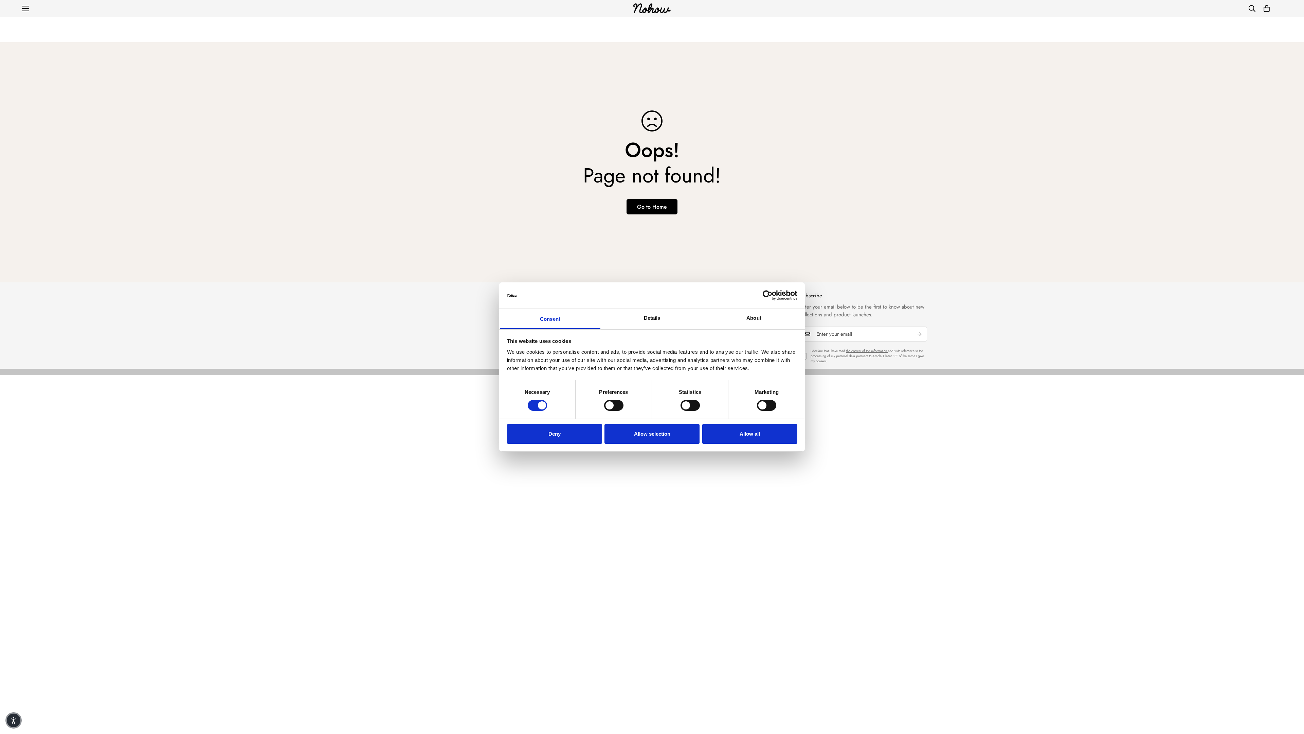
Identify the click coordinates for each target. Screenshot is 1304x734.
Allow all (750, 434)
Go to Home (652, 207)
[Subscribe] (919, 334)
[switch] (613, 405)
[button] (1266, 8)
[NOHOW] (652, 8)
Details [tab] (652, 318)
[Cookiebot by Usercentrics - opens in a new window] (767, 295)
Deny (554, 434)
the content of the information (867, 350)
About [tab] (753, 318)
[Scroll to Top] (1291, 697)
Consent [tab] (550, 319)
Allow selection (652, 434)
